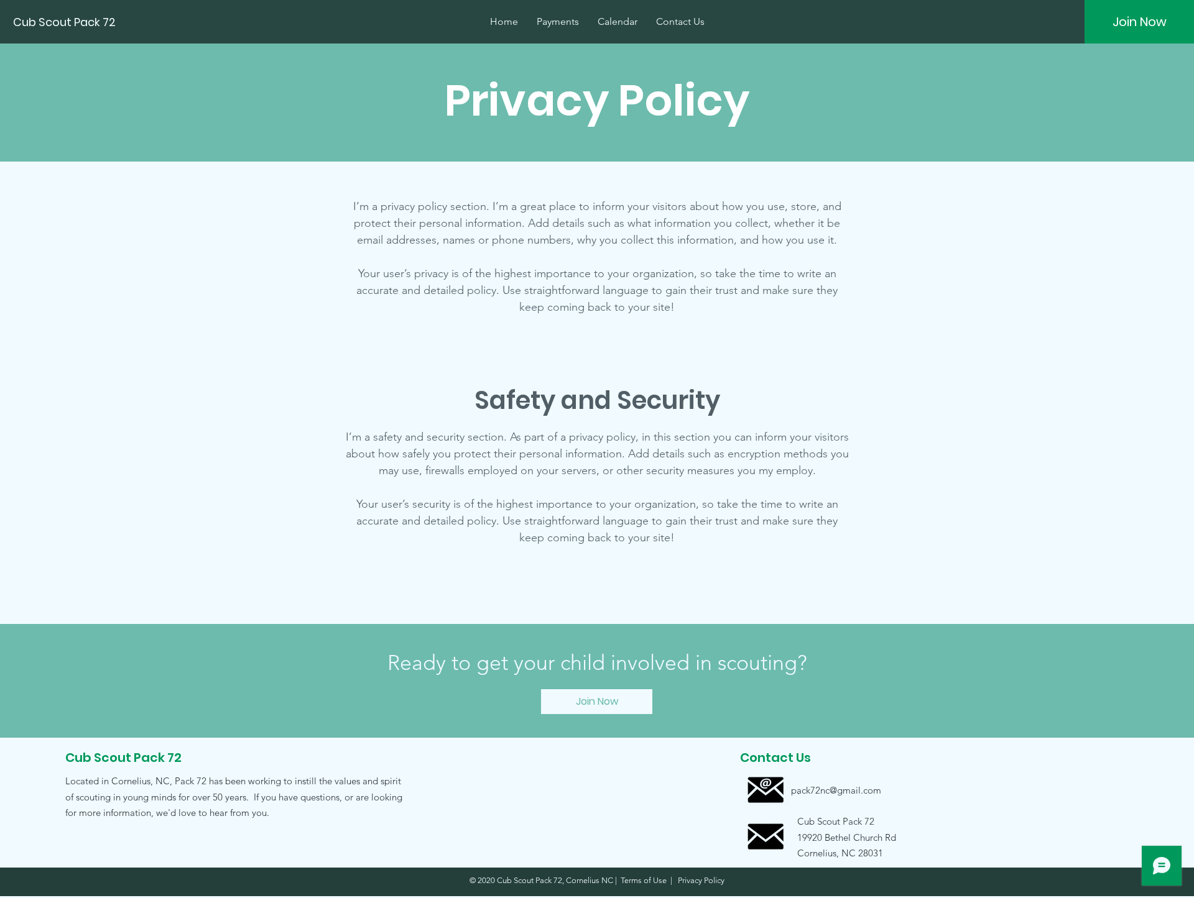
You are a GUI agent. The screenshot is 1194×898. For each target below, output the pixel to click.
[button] (836, 837)
